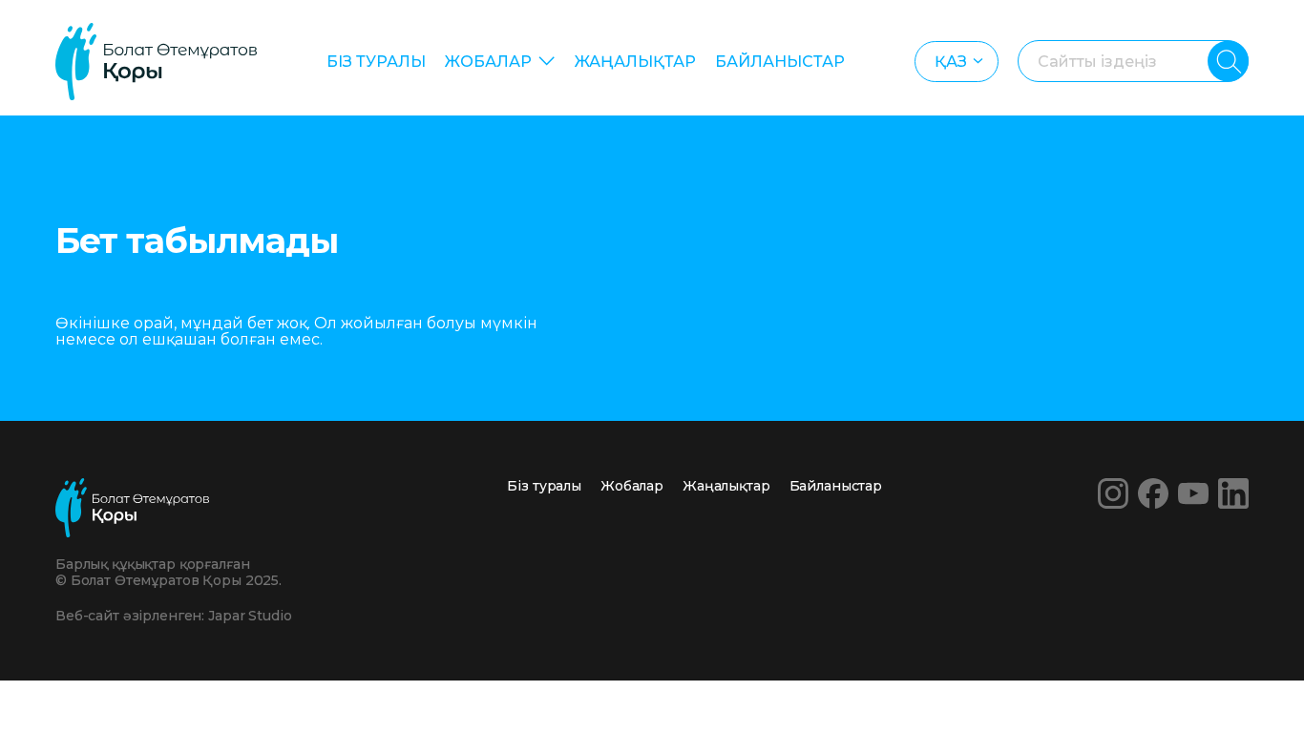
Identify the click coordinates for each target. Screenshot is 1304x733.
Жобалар (488, 61)
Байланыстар (780, 61)
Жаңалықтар (635, 61)
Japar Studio (249, 615)
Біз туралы (376, 61)
